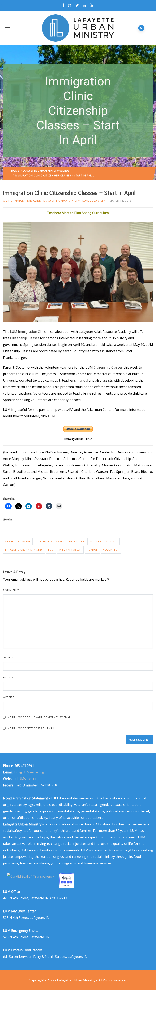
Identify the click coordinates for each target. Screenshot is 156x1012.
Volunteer (97, 200)
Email (8, 677)
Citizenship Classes (24, 338)
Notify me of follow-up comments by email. (40, 717)
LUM (85, 200)
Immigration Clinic (28, 200)
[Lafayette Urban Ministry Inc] (31, 876)
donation (76, 541)
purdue (92, 549)
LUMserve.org (28, 778)
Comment (11, 590)
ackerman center (17, 541)
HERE (52, 416)
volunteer (111, 549)
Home (15, 170)
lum (51, 549)
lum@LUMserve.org (29, 772)
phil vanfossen (70, 549)
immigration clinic (103, 541)
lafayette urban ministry (24, 549)
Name (8, 657)
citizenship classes (50, 541)
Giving (64, 170)
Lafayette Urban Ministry (41, 170)
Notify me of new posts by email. (32, 728)
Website (8, 697)
